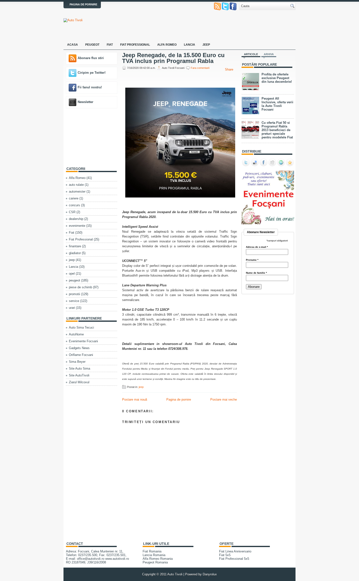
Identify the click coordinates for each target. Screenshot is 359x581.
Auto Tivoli (174, 574)
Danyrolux (210, 574)
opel (72, 273)
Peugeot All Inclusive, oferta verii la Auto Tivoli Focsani (277, 104)
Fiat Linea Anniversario (235, 551)
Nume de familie (256, 273)
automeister (77, 191)
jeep (72, 260)
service (74, 301)
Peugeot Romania (155, 562)
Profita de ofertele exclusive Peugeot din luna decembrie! (277, 78)
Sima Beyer (77, 361)
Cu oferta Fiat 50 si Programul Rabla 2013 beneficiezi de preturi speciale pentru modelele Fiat (277, 130)
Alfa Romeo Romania (158, 558)
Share (229, 69)
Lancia (189, 44)
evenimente (77, 226)
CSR (72, 212)
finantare (75, 246)
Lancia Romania (154, 555)
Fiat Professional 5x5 (234, 558)
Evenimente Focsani (83, 341)
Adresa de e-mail (257, 247)
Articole (251, 54)
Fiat (110, 44)
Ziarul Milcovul (79, 382)
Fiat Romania (152, 551)
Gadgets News (79, 348)
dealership (76, 219)
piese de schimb (80, 287)
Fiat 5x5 (225, 555)
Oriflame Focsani (81, 355)
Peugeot (92, 44)
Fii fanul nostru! (90, 87)
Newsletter (85, 102)
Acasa (72, 44)
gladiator (75, 253)
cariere (73, 198)
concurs (74, 205)
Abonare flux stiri (91, 58)
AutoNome (76, 334)
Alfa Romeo (167, 44)
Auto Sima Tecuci (81, 327)
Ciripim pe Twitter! (92, 72)
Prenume (252, 260)
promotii (74, 294)
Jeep (206, 44)
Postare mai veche (223, 399)
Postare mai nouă (134, 399)
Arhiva (269, 54)
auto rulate (76, 185)
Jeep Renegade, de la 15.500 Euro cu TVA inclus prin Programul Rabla (173, 58)
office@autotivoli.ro (90, 558)
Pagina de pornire (83, 4)
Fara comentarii (200, 67)
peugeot (74, 280)
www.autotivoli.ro (117, 558)
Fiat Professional (135, 44)
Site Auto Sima (79, 368)
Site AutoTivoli (79, 375)
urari (72, 308)
